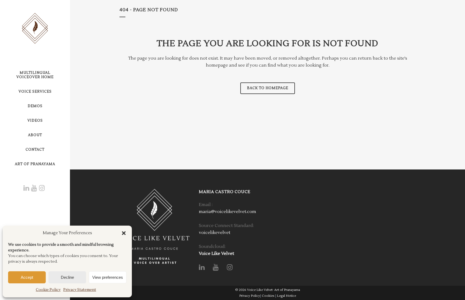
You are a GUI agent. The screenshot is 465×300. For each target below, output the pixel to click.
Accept (27, 277)
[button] (123, 233)
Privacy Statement (79, 289)
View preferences (107, 277)
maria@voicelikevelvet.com (227, 211)
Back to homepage (267, 88)
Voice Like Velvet (216, 253)
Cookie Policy (48, 289)
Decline (67, 277)
